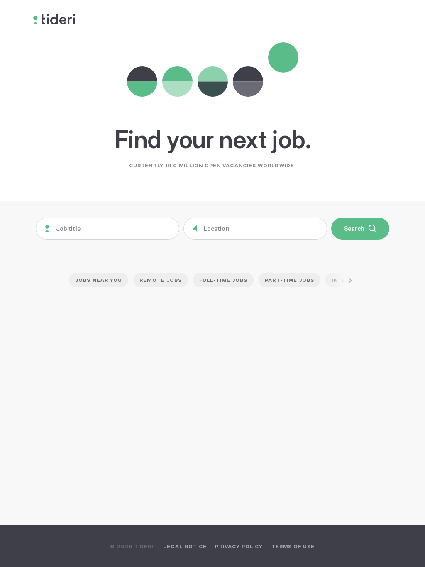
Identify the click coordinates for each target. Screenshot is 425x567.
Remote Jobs (160, 280)
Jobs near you (98, 280)
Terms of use (293, 546)
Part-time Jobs (289, 280)
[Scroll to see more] (341, 280)
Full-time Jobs (223, 280)
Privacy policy (239, 546)
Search (354, 228)
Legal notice (185, 546)
